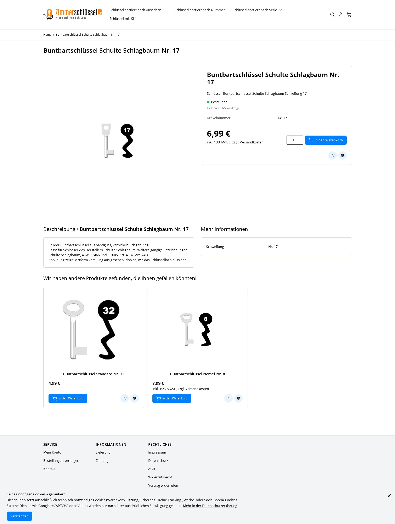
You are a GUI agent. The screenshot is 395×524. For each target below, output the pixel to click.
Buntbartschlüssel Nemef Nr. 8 (197, 373)
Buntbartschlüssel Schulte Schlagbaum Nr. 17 (88, 34)
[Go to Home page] (72, 14)
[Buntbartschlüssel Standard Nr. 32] (93, 329)
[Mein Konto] (340, 14)
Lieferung (103, 452)
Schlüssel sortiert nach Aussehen (135, 10)
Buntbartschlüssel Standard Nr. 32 (93, 373)
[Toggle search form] (332, 14)
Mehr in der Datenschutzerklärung (210, 505)
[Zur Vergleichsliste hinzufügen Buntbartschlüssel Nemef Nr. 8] (238, 398)
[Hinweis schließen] (389, 496)
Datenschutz (158, 460)
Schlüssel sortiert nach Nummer (200, 10)
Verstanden (19, 516)
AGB (151, 469)
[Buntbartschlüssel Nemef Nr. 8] (197, 329)
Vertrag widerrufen (163, 485)
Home (47, 34)
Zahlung (102, 460)
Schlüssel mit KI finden (127, 18)
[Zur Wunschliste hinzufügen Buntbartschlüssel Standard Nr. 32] (124, 398)
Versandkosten (252, 142)
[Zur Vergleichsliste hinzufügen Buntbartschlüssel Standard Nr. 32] (134, 398)
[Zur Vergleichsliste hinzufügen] (342, 155)
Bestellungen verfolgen (61, 460)
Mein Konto (52, 452)
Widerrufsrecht (160, 477)
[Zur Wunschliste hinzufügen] (332, 155)
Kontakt (49, 469)
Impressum (157, 452)
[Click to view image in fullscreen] (118, 141)
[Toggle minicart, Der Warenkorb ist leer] (349, 14)
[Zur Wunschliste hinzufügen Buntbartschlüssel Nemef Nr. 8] (228, 398)
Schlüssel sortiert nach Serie (255, 10)
